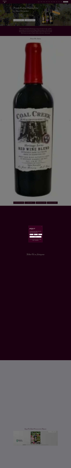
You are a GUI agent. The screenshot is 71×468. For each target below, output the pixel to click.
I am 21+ (35, 236)
